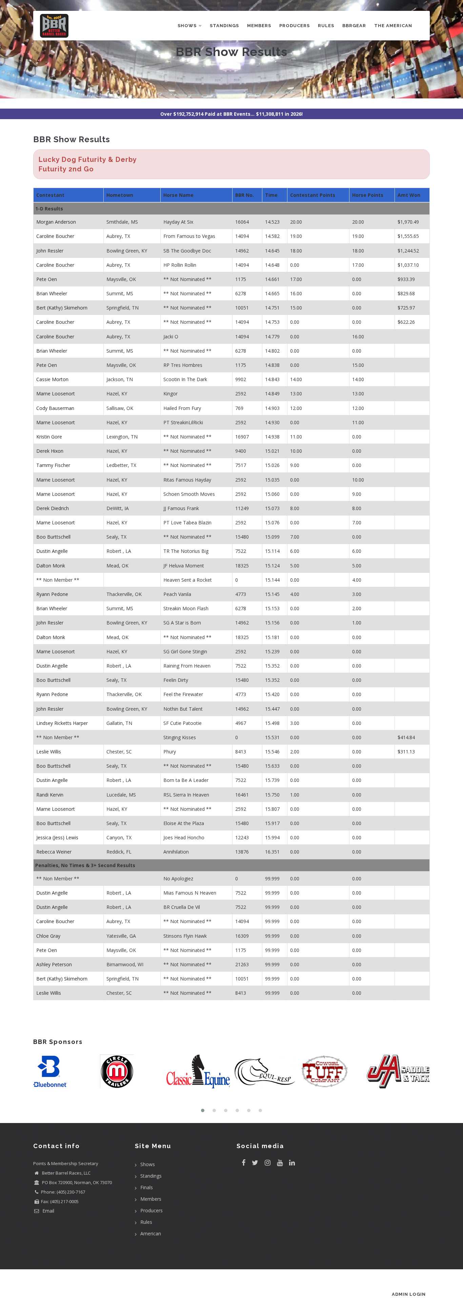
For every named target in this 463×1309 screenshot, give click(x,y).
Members (259, 25)
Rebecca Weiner (54, 851)
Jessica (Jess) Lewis (57, 837)
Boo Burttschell (53, 537)
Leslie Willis (48, 751)
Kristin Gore (49, 436)
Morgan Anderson (56, 222)
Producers (294, 25)
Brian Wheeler (51, 293)
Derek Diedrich (52, 508)
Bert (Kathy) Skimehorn (61, 307)
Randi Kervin (49, 794)
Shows (188, 25)
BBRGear (354, 25)
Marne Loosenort (55, 393)
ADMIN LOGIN (409, 1294)
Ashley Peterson (54, 964)
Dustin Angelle (52, 551)
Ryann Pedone (52, 594)
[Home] (54, 24)
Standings (224, 25)
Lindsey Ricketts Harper (62, 723)
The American (393, 25)
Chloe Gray (48, 936)
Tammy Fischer (53, 465)
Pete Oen (46, 279)
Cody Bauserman (55, 408)
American (150, 1233)
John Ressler (49, 250)
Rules (326, 25)
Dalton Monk (50, 565)
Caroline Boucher (55, 236)
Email (47, 1211)
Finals (146, 1187)
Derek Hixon (49, 451)
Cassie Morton (52, 379)
